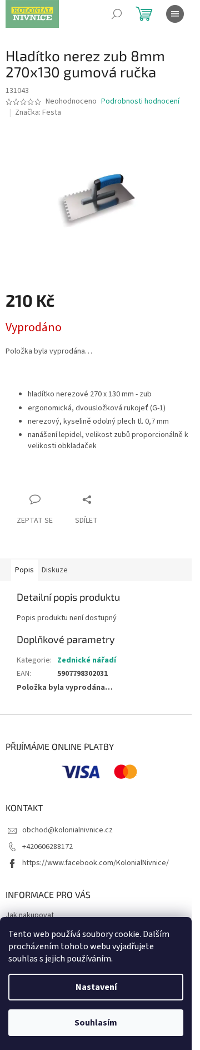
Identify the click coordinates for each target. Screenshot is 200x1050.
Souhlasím (95, 1023)
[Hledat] (117, 14)
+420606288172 (47, 846)
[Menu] (175, 14)
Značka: (38, 112)
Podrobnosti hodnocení (140, 101)
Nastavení (96, 987)
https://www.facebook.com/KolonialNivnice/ (95, 863)
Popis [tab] (24, 570)
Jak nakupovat (30, 915)
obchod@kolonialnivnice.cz (67, 830)
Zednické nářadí (86, 660)
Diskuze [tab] (55, 570)
